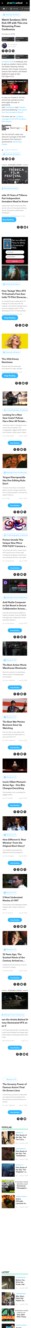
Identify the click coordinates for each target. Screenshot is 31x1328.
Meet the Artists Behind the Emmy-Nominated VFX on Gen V (15, 1022)
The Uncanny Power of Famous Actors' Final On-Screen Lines (15, 1087)
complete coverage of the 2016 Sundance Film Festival (14, 118)
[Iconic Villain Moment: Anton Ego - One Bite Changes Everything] (15, 766)
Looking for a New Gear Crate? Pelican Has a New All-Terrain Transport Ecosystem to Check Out (14, 421)
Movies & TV (11, 660)
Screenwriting (21, 1216)
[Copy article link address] (13, 50)
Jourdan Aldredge (9, 314)
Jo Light (7, 498)
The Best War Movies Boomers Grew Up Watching (14, 724)
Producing (10, 1142)
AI (6, 8)
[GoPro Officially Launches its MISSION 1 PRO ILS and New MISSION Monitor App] (8, 1269)
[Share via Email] (9, 50)
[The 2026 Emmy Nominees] (15, 341)
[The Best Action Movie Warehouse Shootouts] (15, 648)
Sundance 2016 (8, 62)
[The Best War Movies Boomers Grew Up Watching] (15, 705)
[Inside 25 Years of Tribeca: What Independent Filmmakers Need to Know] (15, 175)
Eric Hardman (9, 798)
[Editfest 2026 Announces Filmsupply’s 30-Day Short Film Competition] (8, 1253)
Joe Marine (13, 44)
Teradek (22, 107)
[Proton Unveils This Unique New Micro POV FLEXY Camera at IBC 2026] (15, 523)
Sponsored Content (8, 1040)
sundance (7, 149)
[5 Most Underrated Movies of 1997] (15, 881)
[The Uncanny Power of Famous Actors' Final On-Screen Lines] (15, 1068)
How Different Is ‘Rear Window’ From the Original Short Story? (14, 842)
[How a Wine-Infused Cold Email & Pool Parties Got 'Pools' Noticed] (15, 1130)
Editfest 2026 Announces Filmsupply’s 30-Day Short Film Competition (22, 1256)
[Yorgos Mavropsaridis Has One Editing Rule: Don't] (15, 461)
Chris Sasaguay (9, 856)
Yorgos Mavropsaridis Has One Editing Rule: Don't (14, 480)
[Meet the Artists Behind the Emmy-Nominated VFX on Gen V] (15, 1000)
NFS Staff (14, 216)
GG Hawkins (6, 216)
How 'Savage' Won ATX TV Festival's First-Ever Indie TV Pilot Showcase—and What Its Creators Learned (14, 297)
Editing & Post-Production (17, 472)
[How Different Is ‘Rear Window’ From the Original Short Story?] (15, 823)
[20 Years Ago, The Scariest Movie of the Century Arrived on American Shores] (15, 938)
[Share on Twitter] (6, 50)
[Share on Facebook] (3, 50)
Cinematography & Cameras (17, 410)
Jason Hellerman (9, 372)
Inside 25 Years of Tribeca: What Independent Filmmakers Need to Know (14, 198)
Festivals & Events (13, 15)
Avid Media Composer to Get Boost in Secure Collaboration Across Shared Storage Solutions (14, 608)
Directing (15, 8)
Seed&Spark (10, 107)
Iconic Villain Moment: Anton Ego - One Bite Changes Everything (14, 785)
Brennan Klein (9, 970)
